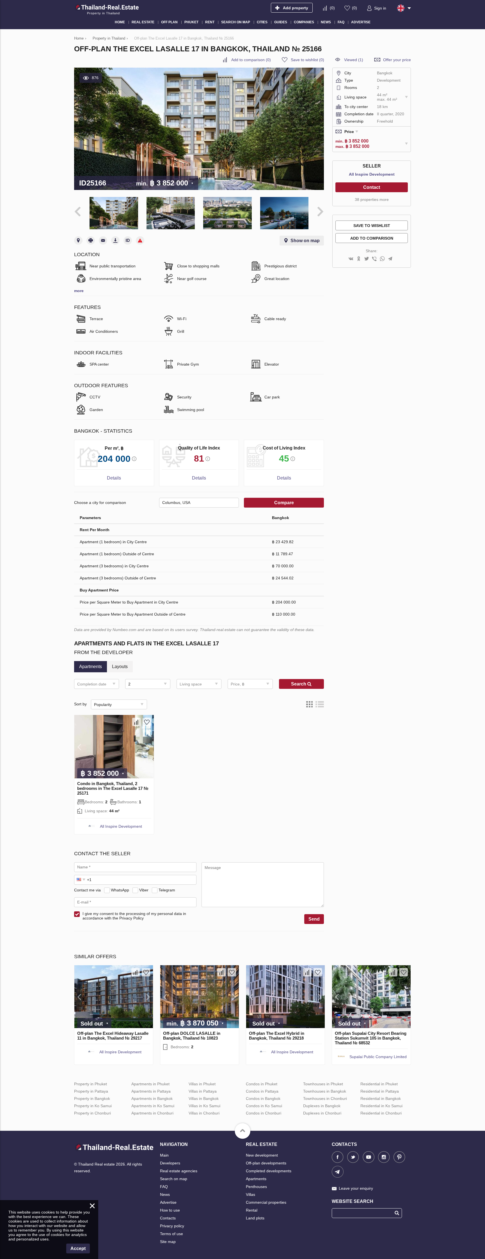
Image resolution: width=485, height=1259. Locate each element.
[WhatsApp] (382, 259)
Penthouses (256, 1186)
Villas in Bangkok (204, 1098)
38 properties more (372, 199)
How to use (170, 1210)
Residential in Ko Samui (381, 1106)
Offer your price (397, 60)
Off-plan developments (266, 1163)
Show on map (305, 240)
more (79, 290)
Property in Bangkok (92, 1098)
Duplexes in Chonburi (322, 1113)
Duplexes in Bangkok (321, 1106)
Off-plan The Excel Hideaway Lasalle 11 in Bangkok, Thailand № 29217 (112, 1035)
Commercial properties (266, 1202)
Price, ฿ (237, 684)
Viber (143, 890)
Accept (78, 1248)
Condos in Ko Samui (264, 1106)
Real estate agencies (178, 1171)
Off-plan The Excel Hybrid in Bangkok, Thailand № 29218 (276, 1035)
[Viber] (374, 259)
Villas (250, 1194)
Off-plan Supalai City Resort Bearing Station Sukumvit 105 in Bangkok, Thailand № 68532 (370, 1038)
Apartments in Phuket (150, 1084)
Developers (170, 1163)
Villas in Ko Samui (204, 1106)
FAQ (164, 1186)
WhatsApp (120, 890)
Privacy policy (172, 1226)
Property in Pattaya (91, 1091)
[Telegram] (390, 259)
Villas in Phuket (202, 1084)
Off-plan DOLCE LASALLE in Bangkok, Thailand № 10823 (191, 1035)
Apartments (256, 1179)
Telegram (167, 890)
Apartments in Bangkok (152, 1098)
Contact (371, 187)
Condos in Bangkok (263, 1098)
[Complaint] (140, 240)
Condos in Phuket (261, 1084)
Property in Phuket (90, 1084)
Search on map (173, 1179)
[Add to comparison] (136, 722)
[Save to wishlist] (147, 722)
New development (262, 1155)
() (332, 8)
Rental (251, 1210)
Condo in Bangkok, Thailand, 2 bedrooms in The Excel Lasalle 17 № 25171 (112, 788)
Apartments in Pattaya (151, 1091)
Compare (284, 502)
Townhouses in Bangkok (324, 1091)
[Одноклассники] (359, 259)
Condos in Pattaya (262, 1091)
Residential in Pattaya (379, 1091)
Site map (168, 1241)
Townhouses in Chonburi (325, 1098)
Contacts (168, 1218)
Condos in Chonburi (263, 1113)
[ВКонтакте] (351, 259)
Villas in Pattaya (203, 1091)
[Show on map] (78, 240)
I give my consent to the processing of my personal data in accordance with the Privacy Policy (134, 915)
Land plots (255, 1218)
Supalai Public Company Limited (378, 1056)
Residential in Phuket (379, 1084)
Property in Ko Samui (93, 1106)
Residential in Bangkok (380, 1098)
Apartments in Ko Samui (152, 1106)
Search (299, 684)
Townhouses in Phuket (323, 1084)
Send (314, 919)
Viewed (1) (353, 60)
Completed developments (268, 1171)
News (165, 1194)
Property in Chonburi (92, 1113)
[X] (366, 259)
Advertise (168, 1202)
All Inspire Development (121, 826)
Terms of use (171, 1234)
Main (164, 1155)
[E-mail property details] (103, 240)
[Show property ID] (127, 240)
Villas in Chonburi (204, 1113)
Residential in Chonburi (381, 1113)
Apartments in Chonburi (152, 1113)
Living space (191, 684)
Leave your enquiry (356, 1188)
